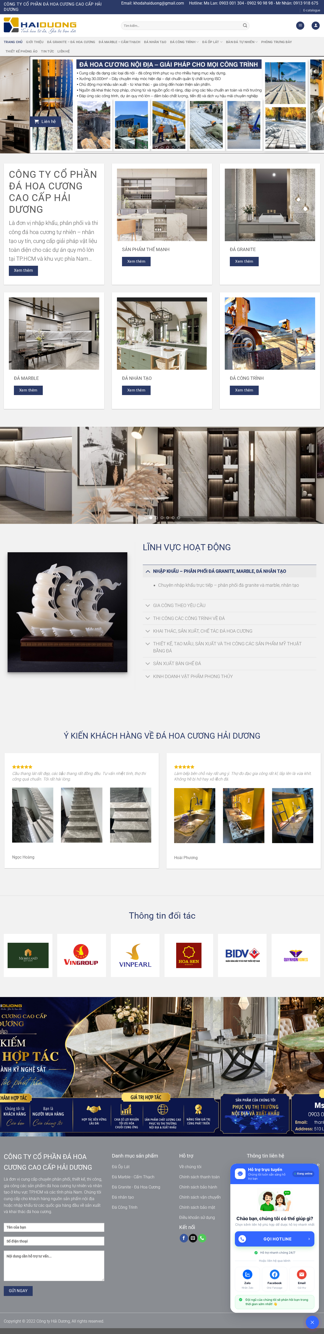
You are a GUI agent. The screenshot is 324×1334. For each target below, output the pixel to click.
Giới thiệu (35, 42)
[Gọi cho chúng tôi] (202, 1238)
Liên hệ (63, 51)
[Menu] (300, 26)
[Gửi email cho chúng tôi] (193, 1238)
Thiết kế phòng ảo (21, 51)
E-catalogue (311, 10)
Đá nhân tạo (155, 42)
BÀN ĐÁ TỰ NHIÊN (240, 42)
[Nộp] (245, 25)
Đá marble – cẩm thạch (119, 42)
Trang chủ (13, 42)
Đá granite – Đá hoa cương (71, 42)
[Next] (311, 105)
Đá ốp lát (210, 42)
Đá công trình (182, 42)
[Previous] (12, 105)
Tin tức (47, 51)
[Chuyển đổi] (148, 571)
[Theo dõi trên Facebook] (184, 1238)
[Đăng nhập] (316, 26)
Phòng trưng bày (276, 42)
